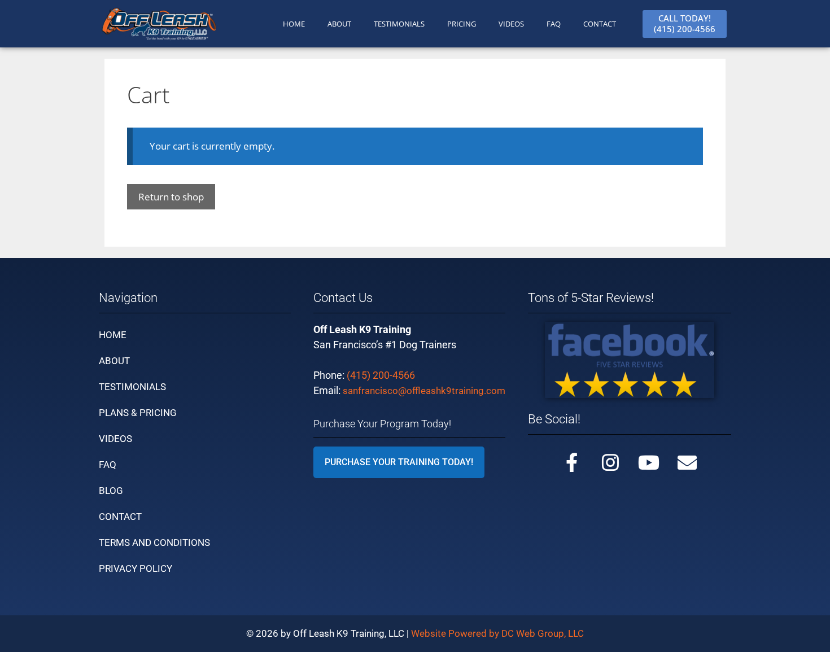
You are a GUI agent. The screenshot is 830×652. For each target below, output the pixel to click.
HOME (294, 24)
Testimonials (132, 386)
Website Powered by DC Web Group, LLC (497, 633)
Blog (111, 490)
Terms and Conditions (154, 542)
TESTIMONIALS (399, 24)
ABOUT (339, 24)
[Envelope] (687, 462)
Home (112, 334)
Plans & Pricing (138, 412)
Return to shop (171, 196)
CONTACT (599, 24)
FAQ (554, 24)
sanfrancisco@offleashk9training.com (424, 390)
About (114, 360)
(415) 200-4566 (381, 375)
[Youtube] (649, 462)
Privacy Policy (135, 568)
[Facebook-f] (572, 462)
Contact (120, 516)
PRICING (461, 24)
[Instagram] (610, 462)
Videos (511, 24)
